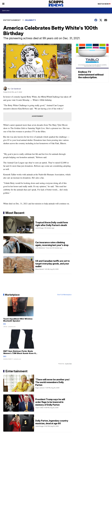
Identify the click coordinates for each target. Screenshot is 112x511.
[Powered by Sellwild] (68, 364)
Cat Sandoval (16, 89)
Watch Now (103, 4)
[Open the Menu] (3, 4)
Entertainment (12, 20)
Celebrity (30, 20)
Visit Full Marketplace (64, 294)
